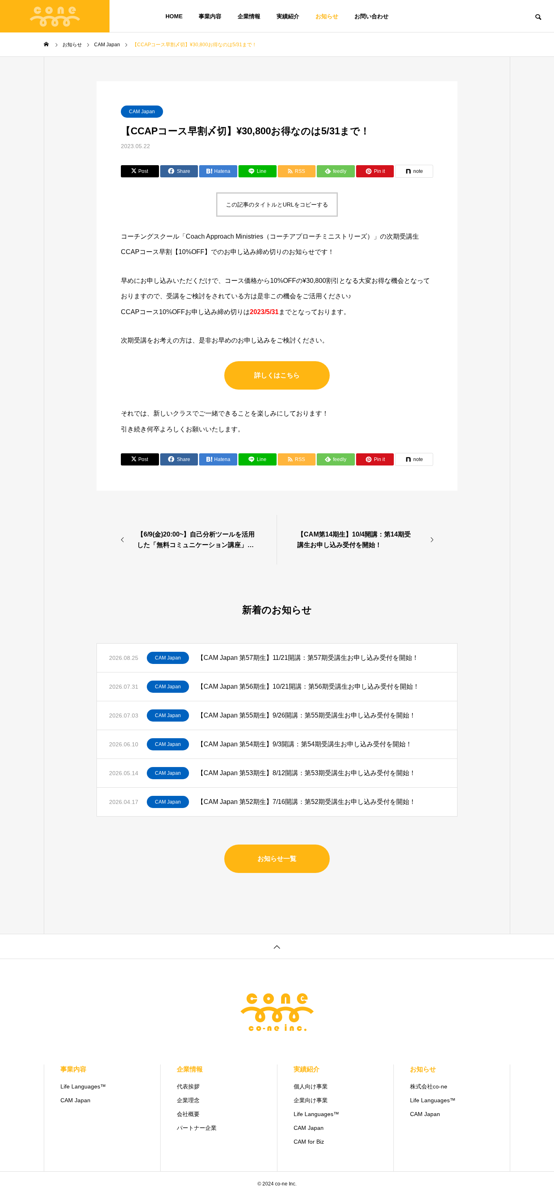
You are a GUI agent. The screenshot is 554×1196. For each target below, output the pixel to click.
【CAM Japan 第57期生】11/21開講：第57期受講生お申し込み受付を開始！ (308, 657)
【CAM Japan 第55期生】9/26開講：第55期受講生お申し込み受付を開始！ (306, 715)
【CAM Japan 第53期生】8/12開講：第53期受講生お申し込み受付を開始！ (306, 772)
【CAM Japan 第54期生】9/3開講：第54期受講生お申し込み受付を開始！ (304, 744)
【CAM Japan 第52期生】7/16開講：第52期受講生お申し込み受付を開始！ (306, 801)
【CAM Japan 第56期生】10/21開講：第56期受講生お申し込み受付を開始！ (308, 686)
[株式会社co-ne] (55, 16)
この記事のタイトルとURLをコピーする (277, 204)
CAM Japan (142, 111)
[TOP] (277, 946)
